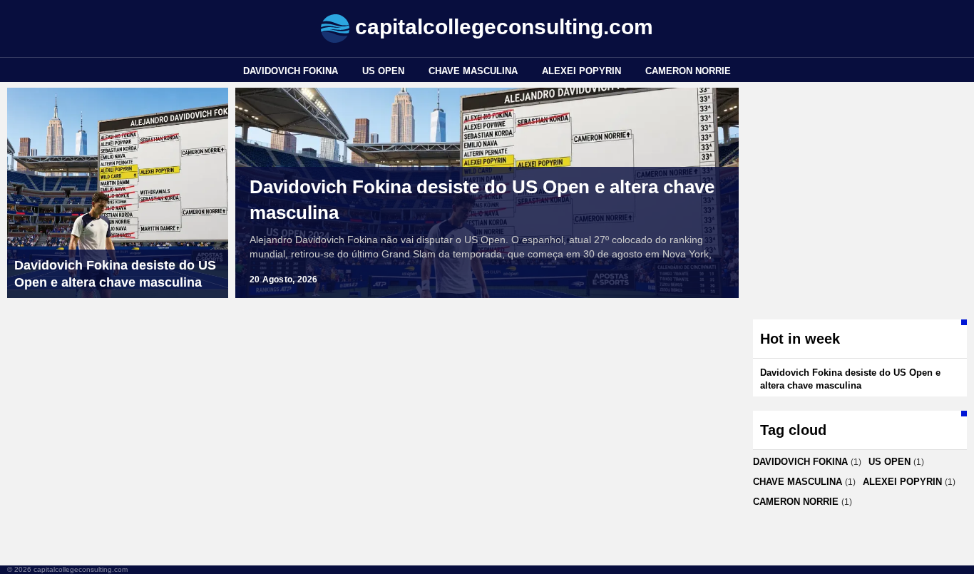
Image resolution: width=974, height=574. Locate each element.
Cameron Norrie (688, 71)
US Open (383, 71)
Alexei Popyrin (581, 71)
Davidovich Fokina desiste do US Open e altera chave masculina (482, 199)
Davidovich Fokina (290, 71)
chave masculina (473, 71)
